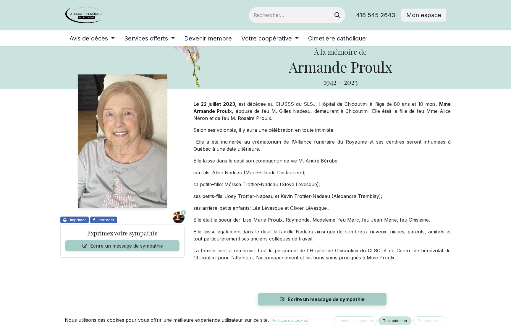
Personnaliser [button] (430, 320)
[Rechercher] (337, 15)
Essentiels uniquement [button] (354, 320)
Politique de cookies (290, 320)
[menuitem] (92, 38)
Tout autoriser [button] (395, 320)
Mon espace (423, 15)
